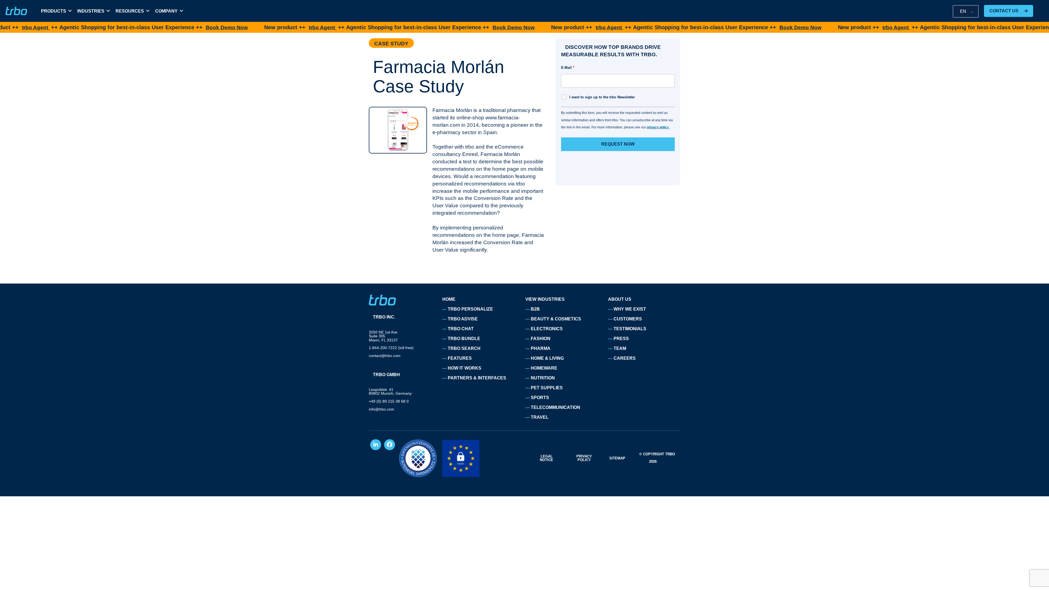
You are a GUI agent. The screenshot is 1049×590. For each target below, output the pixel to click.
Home (448, 299)
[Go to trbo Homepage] (16, 11)
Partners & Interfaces (477, 378)
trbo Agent (297, 27)
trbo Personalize (470, 309)
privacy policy (658, 127)
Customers (628, 319)
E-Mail (567, 68)
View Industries (545, 299)
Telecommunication (555, 407)
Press (621, 338)
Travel (540, 417)
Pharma (540, 348)
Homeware (544, 368)
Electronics (547, 328)
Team (620, 348)
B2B (535, 309)
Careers (625, 358)
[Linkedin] (375, 444)
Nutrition (543, 378)
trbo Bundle (464, 338)
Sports (540, 397)
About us (619, 299)
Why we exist (630, 309)
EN (963, 11)
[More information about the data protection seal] (418, 458)
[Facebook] (389, 444)
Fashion (540, 338)
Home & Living (547, 358)
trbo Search (464, 348)
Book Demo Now (202, 27)
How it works (464, 368)
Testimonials (630, 328)
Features (460, 358)
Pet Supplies (547, 387)
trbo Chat (461, 328)
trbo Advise (463, 319)
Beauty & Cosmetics (556, 319)
